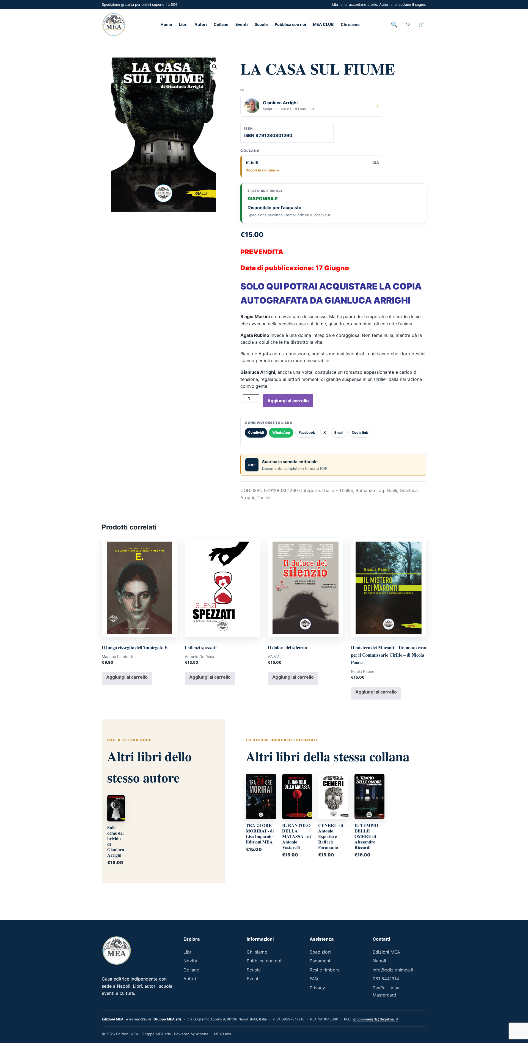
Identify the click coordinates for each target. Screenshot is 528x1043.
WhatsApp (281, 432)
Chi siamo (350, 24)
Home (166, 24)
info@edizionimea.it (393, 970)
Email (338, 432)
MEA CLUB (323, 24)
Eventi (241, 24)
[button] (214, 67)
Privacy (317, 987)
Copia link (360, 432)
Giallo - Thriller (337, 490)
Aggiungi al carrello (288, 400)
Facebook (307, 432)
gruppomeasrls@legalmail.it (375, 1019)
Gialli (392, 490)
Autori (200, 24)
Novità (190, 960)
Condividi (256, 432)
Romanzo (365, 490)
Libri (183, 24)
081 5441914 (386, 978)
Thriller (264, 497)
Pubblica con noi (290, 24)
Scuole (261, 24)
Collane (221, 24)
